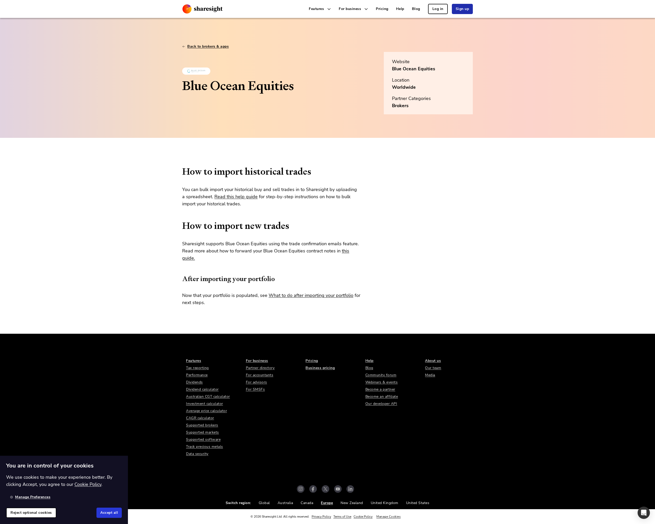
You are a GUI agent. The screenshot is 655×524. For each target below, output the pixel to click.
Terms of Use (342, 517)
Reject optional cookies (31, 512)
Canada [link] (307, 502)
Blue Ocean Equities (413, 69)
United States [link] (418, 502)
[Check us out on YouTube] (338, 489)
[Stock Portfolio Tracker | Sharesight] (202, 9)
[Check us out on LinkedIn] (350, 489)
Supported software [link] (203, 439)
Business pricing (320, 367)
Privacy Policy (321, 517)
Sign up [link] (462, 8)
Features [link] (193, 360)
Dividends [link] (194, 382)
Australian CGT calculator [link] (208, 396)
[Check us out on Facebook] (313, 489)
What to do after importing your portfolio (311, 295)
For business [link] (257, 360)
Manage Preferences (32, 497)
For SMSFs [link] (255, 389)
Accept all (109, 512)
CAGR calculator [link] (200, 418)
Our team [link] (433, 367)
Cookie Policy (363, 517)
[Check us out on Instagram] (301, 489)
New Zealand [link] (352, 502)
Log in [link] (437, 8)
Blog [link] (416, 8)
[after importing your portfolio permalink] (179, 279)
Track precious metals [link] (204, 446)
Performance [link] (197, 375)
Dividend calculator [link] (202, 389)
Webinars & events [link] (381, 382)
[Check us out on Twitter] (325, 489)
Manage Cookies (388, 517)
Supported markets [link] (202, 432)
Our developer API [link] (381, 403)
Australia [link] (285, 502)
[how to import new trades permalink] (179, 226)
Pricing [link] (382, 8)
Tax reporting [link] (197, 367)
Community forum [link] (381, 375)
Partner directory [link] (260, 367)
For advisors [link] (256, 382)
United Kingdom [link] (384, 502)
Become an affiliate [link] (381, 396)
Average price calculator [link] (206, 410)
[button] (644, 513)
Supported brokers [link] (202, 425)
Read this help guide (236, 197)
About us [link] (433, 360)
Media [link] (430, 375)
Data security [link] (197, 453)
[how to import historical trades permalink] (179, 171)
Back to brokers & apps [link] (208, 46)
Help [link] (400, 8)
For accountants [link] (260, 375)
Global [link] (264, 502)
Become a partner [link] (380, 389)
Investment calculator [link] (204, 403)
